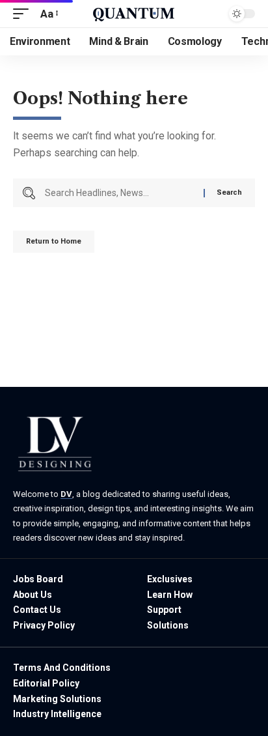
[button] (24, 14)
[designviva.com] (133, 13)
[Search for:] (119, 192)
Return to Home (53, 241)
